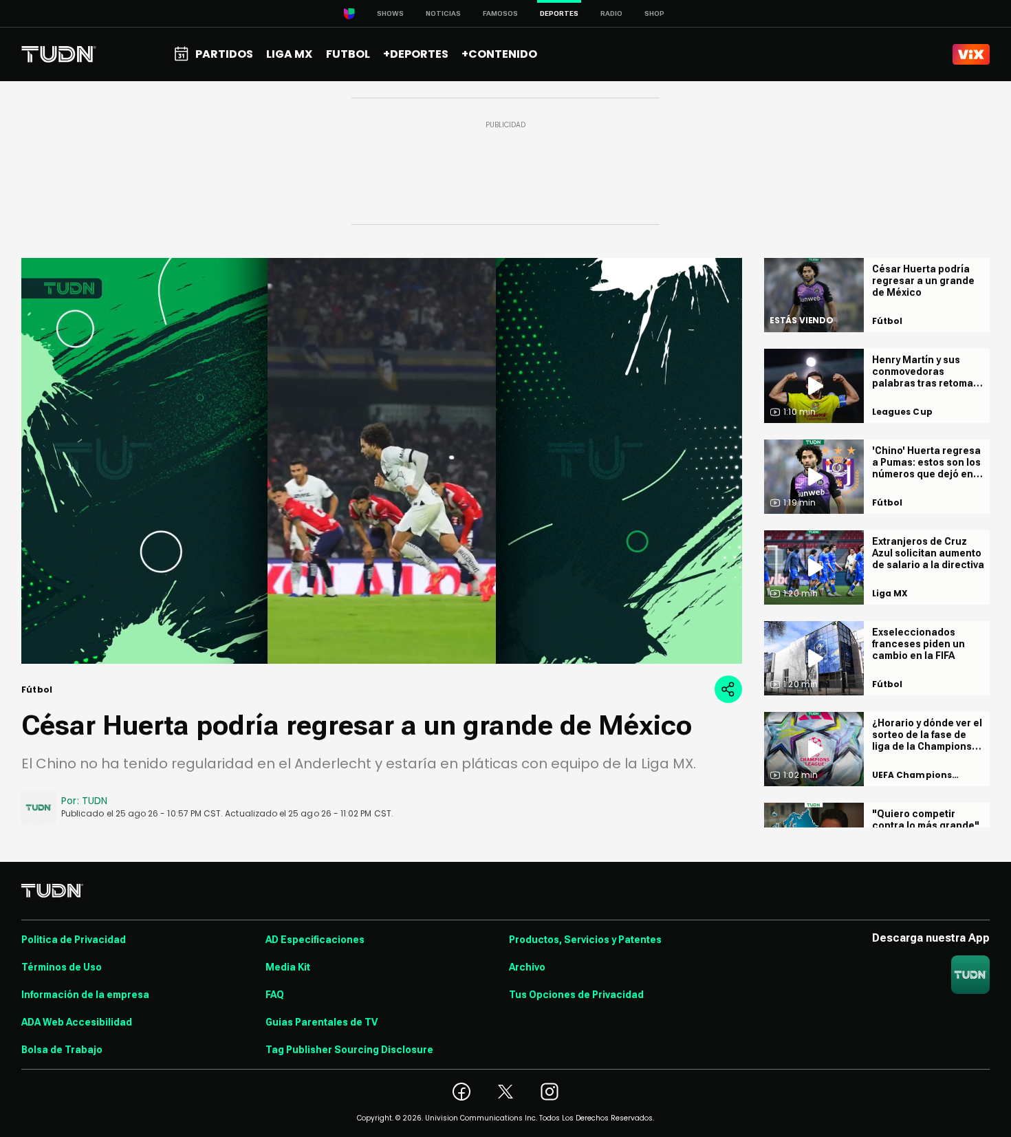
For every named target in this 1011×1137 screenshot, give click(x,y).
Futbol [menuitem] (348, 54)
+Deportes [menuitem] (415, 54)
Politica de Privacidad (73, 939)
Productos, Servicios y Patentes (585, 939)
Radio (611, 13)
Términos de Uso (61, 967)
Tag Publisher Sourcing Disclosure (349, 1049)
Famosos (500, 13)
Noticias (443, 13)
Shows (390, 13)
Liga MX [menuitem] (289, 54)
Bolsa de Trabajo (61, 1049)
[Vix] (971, 54)
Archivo (527, 967)
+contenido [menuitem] (499, 54)
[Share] (728, 689)
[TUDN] (58, 54)
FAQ (274, 994)
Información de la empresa (85, 994)
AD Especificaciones (315, 939)
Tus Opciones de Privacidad (576, 994)
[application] (381, 461)
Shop (654, 13)
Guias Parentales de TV (321, 1022)
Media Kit (287, 967)
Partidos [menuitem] (224, 54)
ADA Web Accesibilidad (76, 1022)
